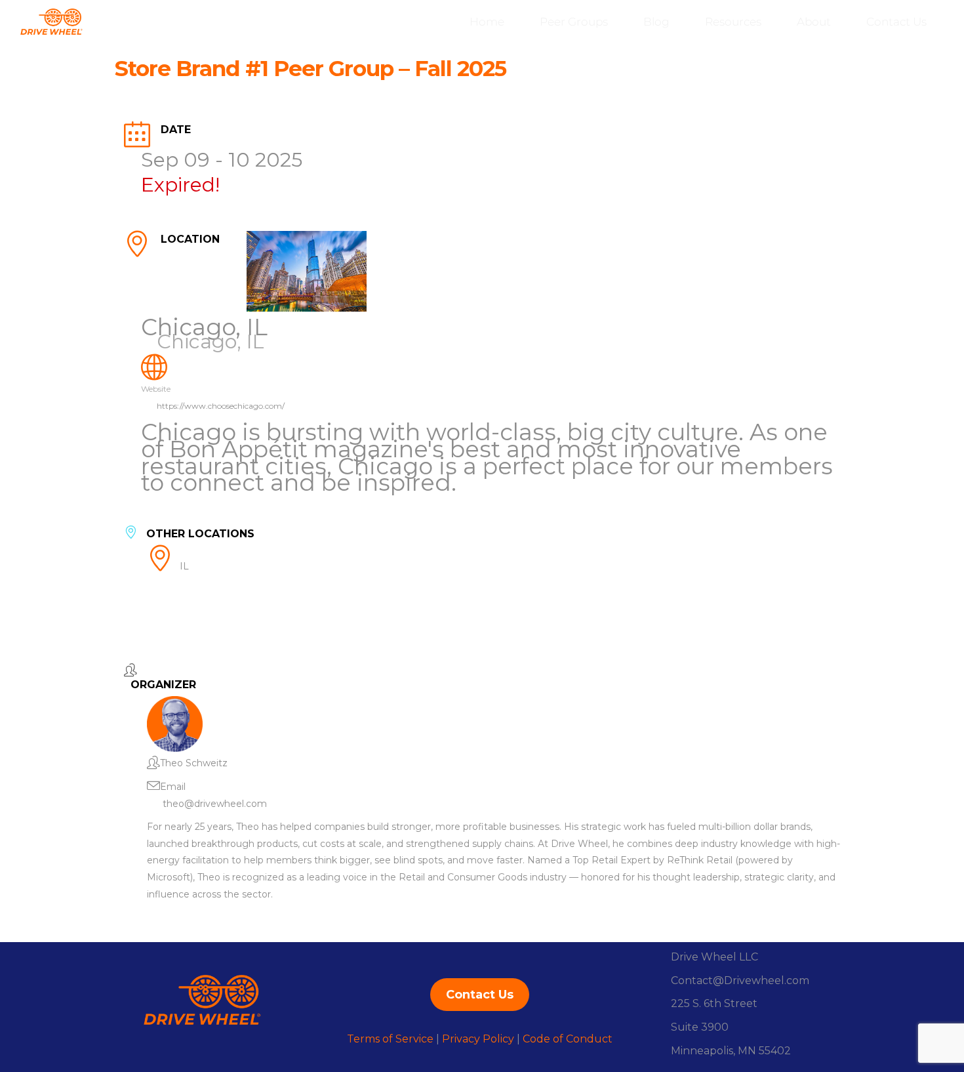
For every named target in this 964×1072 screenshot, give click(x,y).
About (814, 21)
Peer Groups (574, 21)
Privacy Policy (478, 1039)
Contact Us (896, 21)
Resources (733, 21)
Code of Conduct (568, 1039)
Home (487, 21)
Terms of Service (390, 1039)
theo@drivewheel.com (215, 804)
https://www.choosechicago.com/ (221, 406)
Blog (656, 21)
